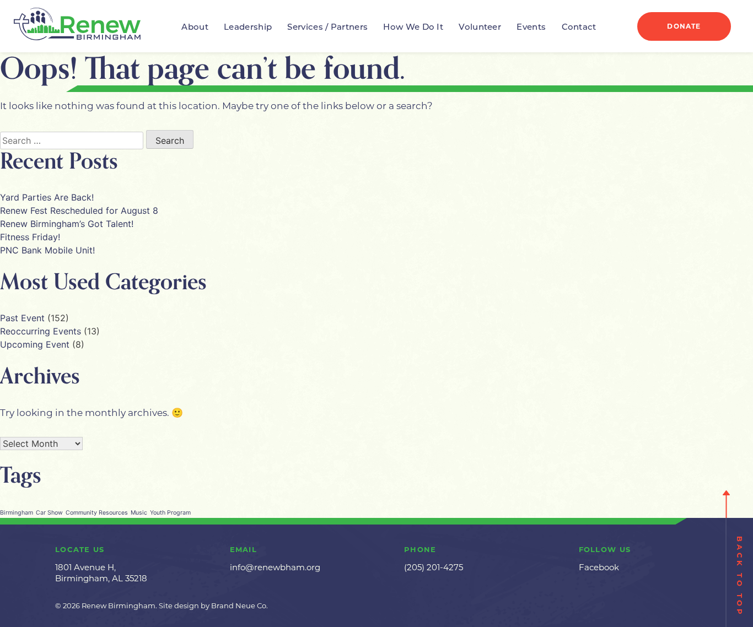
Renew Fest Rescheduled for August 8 (79, 210)
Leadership (248, 28)
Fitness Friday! (30, 236)
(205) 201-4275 (433, 567)
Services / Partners (327, 28)
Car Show (49, 512)
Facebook (599, 567)
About (194, 28)
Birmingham (16, 512)
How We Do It (413, 28)
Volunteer (480, 28)
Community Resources (97, 512)
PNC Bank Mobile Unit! (47, 250)
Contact (579, 28)
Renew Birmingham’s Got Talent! (66, 223)
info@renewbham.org (275, 567)
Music (139, 512)
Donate (684, 26)
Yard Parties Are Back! (47, 197)
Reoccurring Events (40, 331)
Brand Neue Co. (239, 605)
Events (531, 28)
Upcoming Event (34, 344)
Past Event (22, 317)
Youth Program (170, 512)
